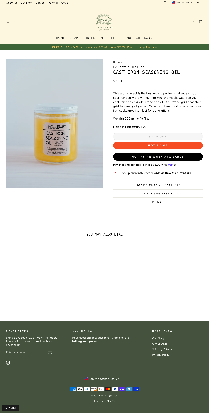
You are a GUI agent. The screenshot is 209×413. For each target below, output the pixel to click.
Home (60, 37)
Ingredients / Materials (158, 185)
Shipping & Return (163, 349)
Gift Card (144, 37)
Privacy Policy (160, 354)
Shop (74, 37)
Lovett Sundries (129, 67)
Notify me (158, 145)
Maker (158, 201)
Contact (41, 2)
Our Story (26, 2)
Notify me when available (158, 156)
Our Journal (159, 343)
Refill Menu (121, 37)
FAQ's (64, 2)
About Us (11, 2)
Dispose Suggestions (157, 193)
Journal (53, 2)
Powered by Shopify (104, 401)
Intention (95, 37)
